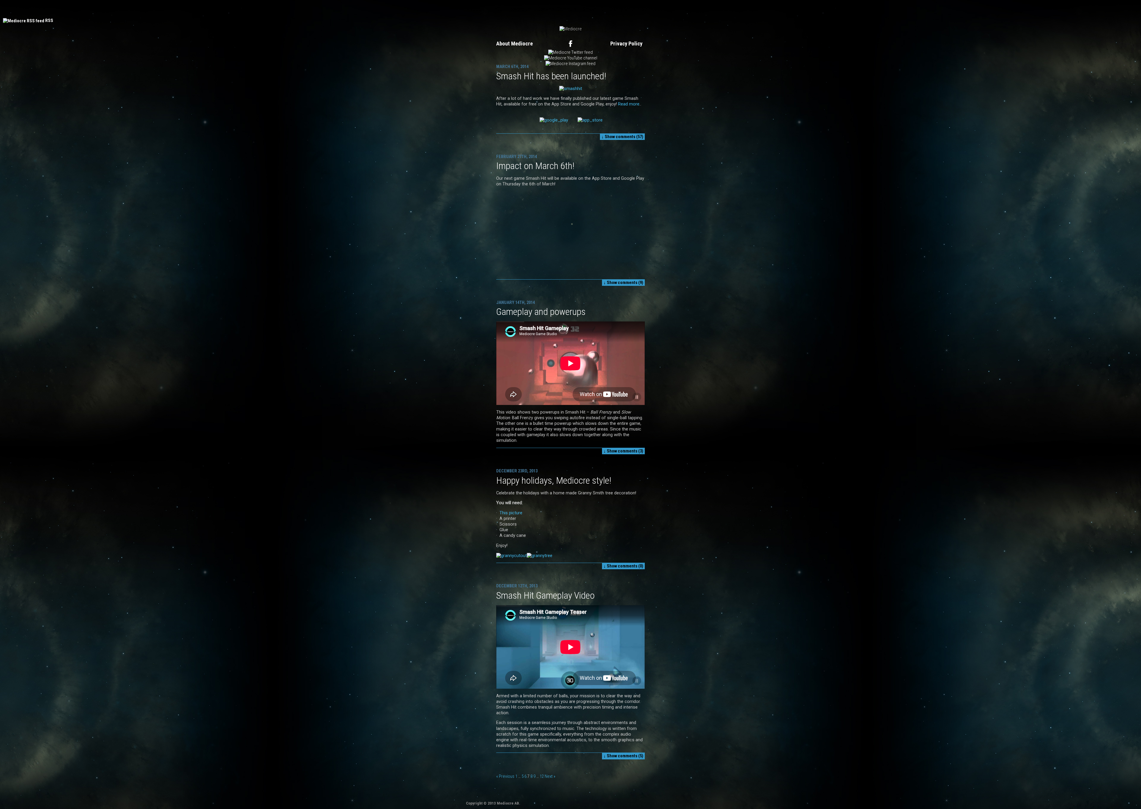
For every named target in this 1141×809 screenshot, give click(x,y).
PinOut (497, 9)
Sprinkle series (656, 9)
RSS (49, 20)
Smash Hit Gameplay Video (545, 595)
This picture (510, 512)
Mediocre (476, 9)
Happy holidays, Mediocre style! (553, 480)
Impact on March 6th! (535, 165)
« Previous (505, 776)
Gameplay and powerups (541, 311)
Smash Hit (593, 9)
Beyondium (521, 9)
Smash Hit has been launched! (551, 76)
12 (542, 776)
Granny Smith (622, 9)
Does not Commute (557, 9)
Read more (628, 104)
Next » (550, 776)
